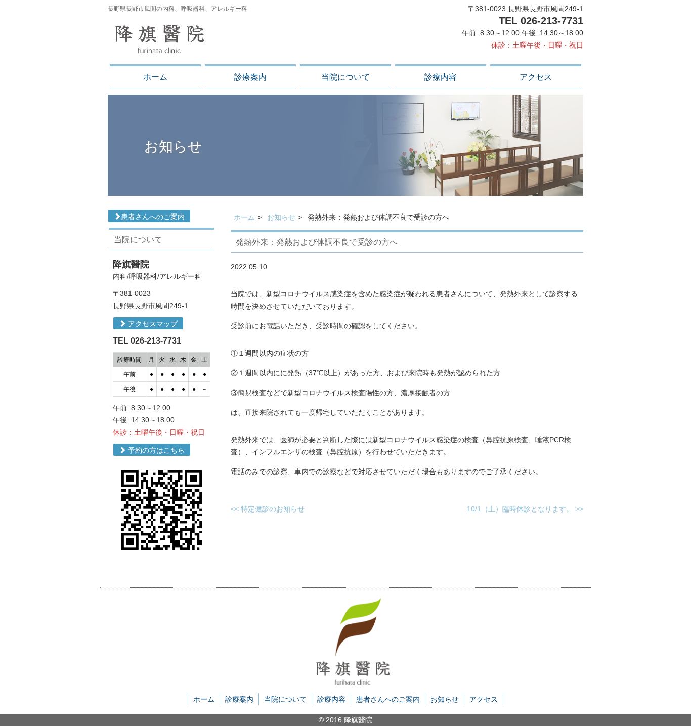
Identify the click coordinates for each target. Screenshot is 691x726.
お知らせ (281, 217)
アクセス (536, 77)
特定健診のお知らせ (268, 509)
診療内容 (440, 77)
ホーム (155, 77)
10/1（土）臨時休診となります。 (525, 509)
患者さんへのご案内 (153, 216)
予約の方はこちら (155, 450)
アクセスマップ (152, 324)
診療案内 (250, 77)
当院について (345, 77)
